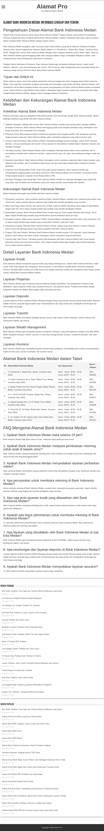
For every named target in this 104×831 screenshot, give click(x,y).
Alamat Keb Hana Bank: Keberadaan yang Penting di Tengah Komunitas (30, 789)
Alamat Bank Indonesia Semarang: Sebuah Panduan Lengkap (26, 745)
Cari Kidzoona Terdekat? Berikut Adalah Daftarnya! (22, 598)
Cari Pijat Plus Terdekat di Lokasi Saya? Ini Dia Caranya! (24, 613)
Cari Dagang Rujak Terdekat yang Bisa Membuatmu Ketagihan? (27, 685)
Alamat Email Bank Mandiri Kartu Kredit (17, 781)
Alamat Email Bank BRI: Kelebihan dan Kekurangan (22, 774)
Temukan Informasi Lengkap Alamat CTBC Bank (21, 753)
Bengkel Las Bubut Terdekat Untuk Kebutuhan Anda (22, 627)
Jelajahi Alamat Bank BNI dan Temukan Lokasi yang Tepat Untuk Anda (30, 810)
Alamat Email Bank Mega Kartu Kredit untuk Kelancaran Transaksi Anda (30, 767)
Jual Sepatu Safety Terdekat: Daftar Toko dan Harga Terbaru (25, 634)
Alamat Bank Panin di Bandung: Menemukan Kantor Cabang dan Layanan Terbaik (34, 796)
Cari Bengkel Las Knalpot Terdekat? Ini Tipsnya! (21, 605)
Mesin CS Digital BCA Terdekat (14, 641)
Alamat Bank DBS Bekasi (12, 738)
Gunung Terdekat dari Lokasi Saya (15, 620)
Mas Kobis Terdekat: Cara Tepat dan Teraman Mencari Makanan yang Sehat (32, 591)
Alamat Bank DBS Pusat (11, 731)
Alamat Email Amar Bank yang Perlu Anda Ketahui (22, 717)
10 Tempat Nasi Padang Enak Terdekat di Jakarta (21, 656)
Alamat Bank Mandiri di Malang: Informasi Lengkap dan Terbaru (27, 803)
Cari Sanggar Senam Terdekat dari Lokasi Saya (20, 649)
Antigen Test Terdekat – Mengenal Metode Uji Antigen (23, 692)
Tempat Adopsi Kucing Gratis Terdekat (17, 670)
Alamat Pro (52, 6)
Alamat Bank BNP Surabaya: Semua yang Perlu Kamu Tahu (25, 724)
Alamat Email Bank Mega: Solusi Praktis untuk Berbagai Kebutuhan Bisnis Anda (33, 760)
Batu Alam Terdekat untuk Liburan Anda (17, 677)
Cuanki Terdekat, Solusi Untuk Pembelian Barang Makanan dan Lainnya (30, 663)
